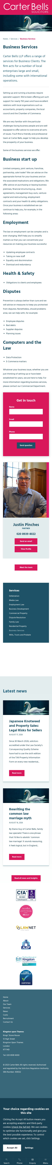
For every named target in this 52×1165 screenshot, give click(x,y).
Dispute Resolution (17, 617)
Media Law (14, 600)
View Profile (26, 549)
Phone (12, 432)
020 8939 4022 (26, 534)
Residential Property (18, 626)
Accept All (12, 1148)
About (5, 1000)
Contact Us (8, 1022)
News (5, 1011)
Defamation (14, 596)
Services (14, 39)
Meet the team (26, 567)
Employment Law (16, 604)
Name (11, 407)
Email (11, 419)
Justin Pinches (26, 525)
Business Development (19, 609)
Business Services (16, 630)
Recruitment (8, 1018)
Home (5, 39)
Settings (29, 1148)
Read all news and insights (26, 878)
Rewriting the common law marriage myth (20, 814)
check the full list (20, 1127)
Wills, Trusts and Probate (20, 635)
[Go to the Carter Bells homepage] (26, 7)
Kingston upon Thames (13, 1031)
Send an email (26, 541)
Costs (5, 1015)
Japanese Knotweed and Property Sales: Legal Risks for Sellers (25, 726)
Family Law (14, 622)
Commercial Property (18, 613)
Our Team (7, 1004)
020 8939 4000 (13, 1055)
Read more (16, 773)
